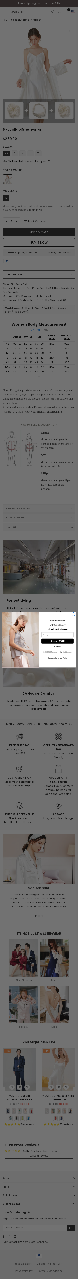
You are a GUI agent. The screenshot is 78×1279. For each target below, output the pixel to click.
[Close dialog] (73, 614)
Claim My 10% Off (57, 641)
